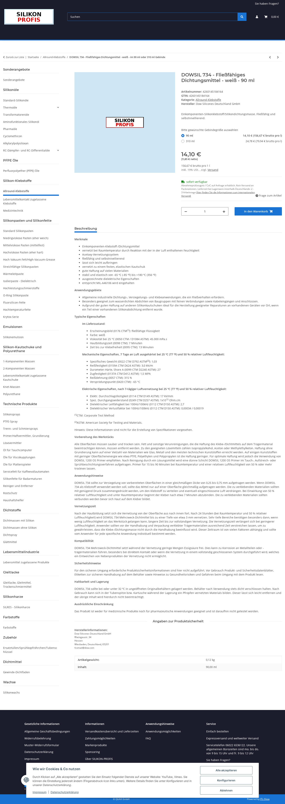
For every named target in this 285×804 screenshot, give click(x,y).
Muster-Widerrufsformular (41, 745)
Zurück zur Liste (15, 57)
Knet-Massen (11, 387)
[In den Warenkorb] (77, 70)
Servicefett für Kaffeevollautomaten (26, 471)
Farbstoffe (9, 627)
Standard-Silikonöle (15, 100)
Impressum (40, 792)
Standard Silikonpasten (18, 231)
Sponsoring (92, 752)
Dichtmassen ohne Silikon (20, 527)
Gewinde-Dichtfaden (16, 672)
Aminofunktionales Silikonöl (21, 122)
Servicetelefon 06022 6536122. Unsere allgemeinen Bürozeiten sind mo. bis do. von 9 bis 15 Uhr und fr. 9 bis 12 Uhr (232, 749)
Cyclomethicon (12, 136)
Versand (213, 170)
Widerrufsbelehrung (37, 738)
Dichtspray (10, 535)
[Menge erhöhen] (224, 211)
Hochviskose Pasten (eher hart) (23, 252)
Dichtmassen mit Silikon (18, 520)
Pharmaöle (10, 129)
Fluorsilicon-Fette (14, 302)
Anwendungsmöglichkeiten (163, 731)
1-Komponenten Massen (19, 361)
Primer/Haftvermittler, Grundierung (26, 436)
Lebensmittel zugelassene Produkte (26, 562)
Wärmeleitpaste (13, 274)
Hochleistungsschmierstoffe (21, 288)
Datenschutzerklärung (65, 792)
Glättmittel (10, 542)
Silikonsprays (11, 414)
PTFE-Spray (10, 421)
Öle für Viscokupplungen (19, 457)
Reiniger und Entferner (18, 486)
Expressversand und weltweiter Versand (232, 738)
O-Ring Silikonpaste (15, 295)
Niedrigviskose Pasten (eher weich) (25, 238)
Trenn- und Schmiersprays (20, 428)
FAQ (148, 738)
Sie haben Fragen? (267, 3)
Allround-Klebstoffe (208, 100)
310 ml (234, 141)
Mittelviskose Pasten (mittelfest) (23, 245)
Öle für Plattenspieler (17, 464)
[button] (257, 16)
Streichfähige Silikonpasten (21, 267)
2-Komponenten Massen (19, 368)
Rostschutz (10, 493)
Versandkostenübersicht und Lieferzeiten (112, 731)
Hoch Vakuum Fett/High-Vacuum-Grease (29, 259)
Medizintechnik (13, 210)
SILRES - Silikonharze (16, 607)
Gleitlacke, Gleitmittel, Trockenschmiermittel (17, 584)
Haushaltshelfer (13, 500)
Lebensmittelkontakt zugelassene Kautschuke (24, 377)
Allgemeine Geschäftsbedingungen (47, 731)
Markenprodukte (96, 745)
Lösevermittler (12, 443)
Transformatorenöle (16, 114)
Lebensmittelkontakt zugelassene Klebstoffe (24, 201)
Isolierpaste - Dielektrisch (19, 281)
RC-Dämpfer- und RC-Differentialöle (26, 150)
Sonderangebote (14, 80)
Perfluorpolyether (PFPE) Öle (21, 171)
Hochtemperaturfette (17, 309)
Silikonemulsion (13, 337)
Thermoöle (10, 107)
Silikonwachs (11, 692)
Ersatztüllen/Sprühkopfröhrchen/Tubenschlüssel (30, 650)
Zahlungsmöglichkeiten (100, 738)
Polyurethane (11, 394)
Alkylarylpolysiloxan (15, 143)
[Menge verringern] (185, 211)
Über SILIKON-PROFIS (99, 759)
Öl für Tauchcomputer (17, 450)
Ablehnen (226, 790)
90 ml (234, 135)
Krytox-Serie (11, 317)
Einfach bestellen (217, 731)
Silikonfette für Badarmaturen (22, 479)
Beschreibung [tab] (85, 228)
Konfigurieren (226, 780)
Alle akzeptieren (226, 770)
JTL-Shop (264, 799)
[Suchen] (242, 17)
